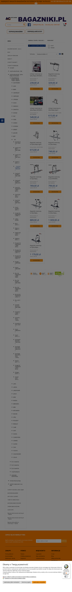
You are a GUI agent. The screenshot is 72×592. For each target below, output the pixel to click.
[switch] (66, 576)
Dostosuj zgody (26, 582)
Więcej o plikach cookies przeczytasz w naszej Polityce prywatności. (19, 576)
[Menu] (69, 564)
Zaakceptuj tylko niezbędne (11, 582)
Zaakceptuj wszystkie (39, 582)
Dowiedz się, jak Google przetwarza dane (15, 578)
